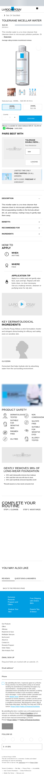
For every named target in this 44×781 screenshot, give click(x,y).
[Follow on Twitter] (31, 739)
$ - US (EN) (7, 747)
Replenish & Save (8, 632)
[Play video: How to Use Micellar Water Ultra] (22, 304)
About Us (5, 640)
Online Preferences (25, 770)
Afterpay (4, 629)
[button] (22, 198)
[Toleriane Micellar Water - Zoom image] (22, 65)
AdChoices (22, 762)
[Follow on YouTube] (40, 739)
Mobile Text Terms (9, 773)
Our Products (6, 624)
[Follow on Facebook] (22, 739)
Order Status (6, 648)
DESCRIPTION (7, 198)
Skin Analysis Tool (8, 650)
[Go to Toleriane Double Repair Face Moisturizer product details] (14, 149)
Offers (4, 626)
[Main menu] (41, 9)
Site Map (17, 768)
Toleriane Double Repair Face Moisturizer (32, 141)
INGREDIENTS (7, 234)
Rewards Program (8, 645)
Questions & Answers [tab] (25, 578)
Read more (7, 37)
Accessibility (36, 768)
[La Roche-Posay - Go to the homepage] (12, 9)
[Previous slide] (5, 92)
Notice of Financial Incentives (30, 706)
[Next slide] (38, 92)
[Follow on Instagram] (4, 739)
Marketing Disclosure (34, 715)
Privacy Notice (12, 720)
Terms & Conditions (26, 713)
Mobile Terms (14, 696)
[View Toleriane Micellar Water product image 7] (32, 92)
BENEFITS (6, 222)
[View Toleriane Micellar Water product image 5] (11, 92)
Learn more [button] (18, 128)
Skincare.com (20, 773)
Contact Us (5, 642)
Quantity (5, 114)
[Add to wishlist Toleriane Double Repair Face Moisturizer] (38, 521)
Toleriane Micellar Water (9, 541)
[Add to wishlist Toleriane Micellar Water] (38, 47)
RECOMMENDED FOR (11, 228)
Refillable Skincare (8, 634)
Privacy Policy (15, 706)
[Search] (26, 9)
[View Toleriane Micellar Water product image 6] (22, 92)
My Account (5, 637)
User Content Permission (11, 770)
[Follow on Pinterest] (13, 739)
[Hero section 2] (22, 455)
